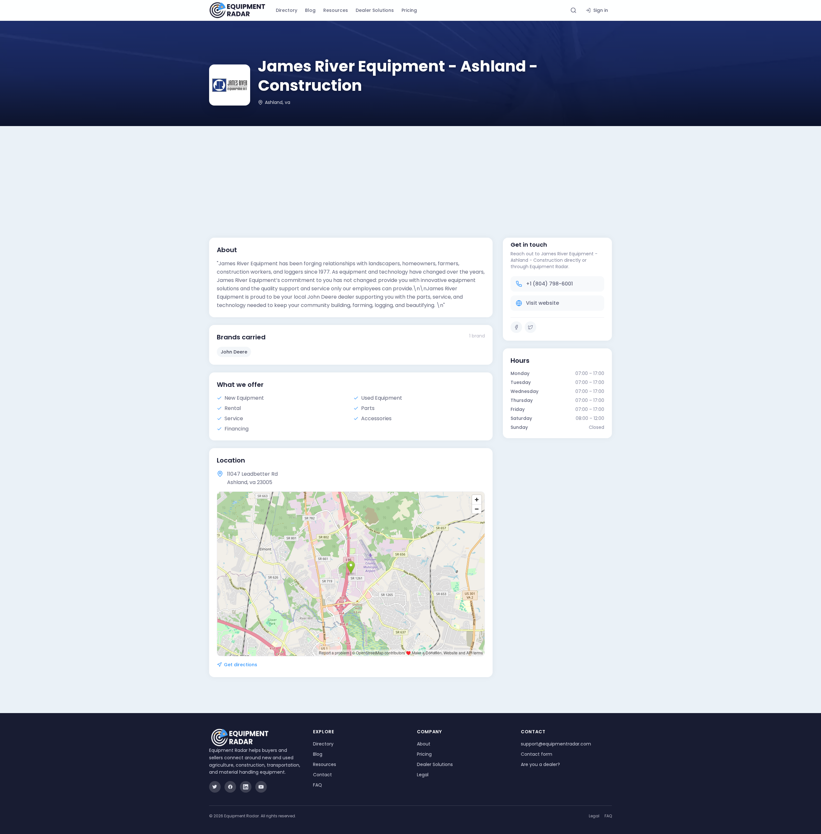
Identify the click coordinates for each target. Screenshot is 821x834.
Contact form (536, 754)
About (423, 744)
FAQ (317, 785)
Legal (422, 774)
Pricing (409, 10)
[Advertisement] (410, 174)
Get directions (240, 664)
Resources (335, 10)
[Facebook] (516, 327)
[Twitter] (530, 327)
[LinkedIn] (245, 787)
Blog (310, 10)
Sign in (600, 10)
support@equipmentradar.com (556, 744)
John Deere (234, 352)
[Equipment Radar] (237, 10)
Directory (286, 10)
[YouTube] (261, 787)
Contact (322, 774)
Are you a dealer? (540, 764)
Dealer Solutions (375, 10)
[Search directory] (573, 10)
